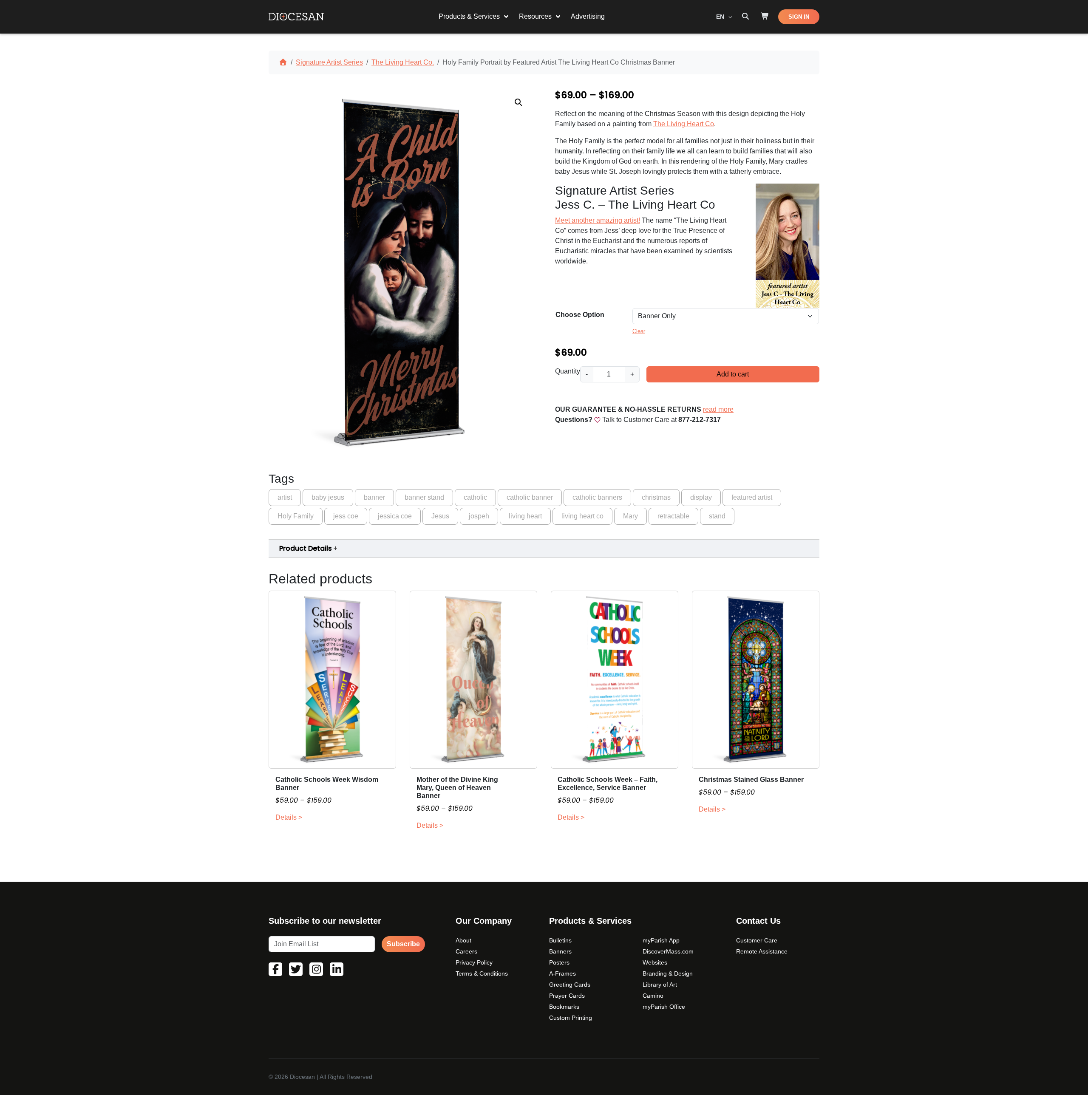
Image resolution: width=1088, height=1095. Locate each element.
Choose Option (579, 314)
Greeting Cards (569, 984)
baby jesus (328, 497)
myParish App (661, 940)
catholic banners (597, 497)
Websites (655, 962)
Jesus (440, 516)
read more (718, 409)
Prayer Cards (567, 995)
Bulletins (560, 940)
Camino (653, 995)
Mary (630, 516)
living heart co (582, 516)
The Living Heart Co (683, 123)
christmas (656, 497)
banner (374, 497)
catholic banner (530, 497)
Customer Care (756, 940)
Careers (466, 951)
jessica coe (395, 516)
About (463, 940)
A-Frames (562, 973)
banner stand (424, 497)
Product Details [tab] (305, 548)
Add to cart (733, 374)
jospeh (479, 516)
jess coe (345, 516)
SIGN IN (798, 17)
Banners (560, 951)
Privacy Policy (474, 962)
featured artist (751, 497)
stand (717, 516)
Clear (638, 331)
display (701, 497)
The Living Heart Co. (402, 62)
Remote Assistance (762, 951)
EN (721, 16)
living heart (525, 516)
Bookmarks (564, 1006)
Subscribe (403, 944)
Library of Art (660, 984)
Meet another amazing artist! (597, 220)
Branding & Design (668, 973)
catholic (475, 497)
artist (285, 497)
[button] (518, 102)
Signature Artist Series (329, 62)
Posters (559, 962)
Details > (288, 817)
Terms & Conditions (482, 973)
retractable (673, 516)
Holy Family (296, 516)
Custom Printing (570, 1017)
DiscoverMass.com (668, 951)
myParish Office (664, 1006)
